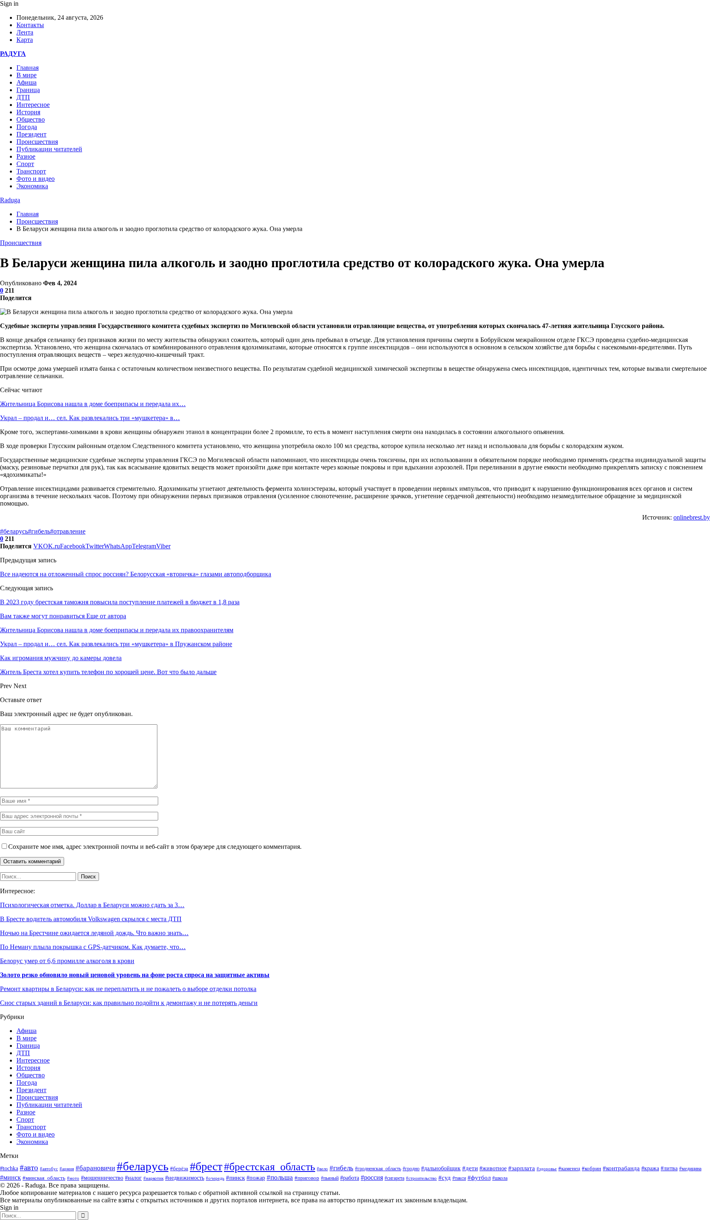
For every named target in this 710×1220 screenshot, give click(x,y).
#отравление (67, 531)
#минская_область (44, 1178)
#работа (349, 1178)
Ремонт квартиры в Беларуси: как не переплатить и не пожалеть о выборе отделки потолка (128, 988)
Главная (27, 67)
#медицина (690, 1168)
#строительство (421, 1178)
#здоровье (547, 1168)
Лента (24, 32)
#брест (206, 1166)
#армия (67, 1168)
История (28, 112)
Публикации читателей (49, 149)
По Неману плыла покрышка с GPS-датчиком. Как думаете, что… (93, 946)
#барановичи (95, 1168)
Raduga (10, 199)
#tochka (9, 1168)
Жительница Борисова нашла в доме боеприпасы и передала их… (93, 403)
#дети (470, 1168)
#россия (372, 1177)
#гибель (39, 531)
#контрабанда (621, 1168)
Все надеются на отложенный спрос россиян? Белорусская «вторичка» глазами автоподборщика (135, 574)
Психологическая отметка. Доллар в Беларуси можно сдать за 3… (92, 904)
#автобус (49, 1169)
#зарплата (521, 1168)
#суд (444, 1177)
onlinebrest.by (691, 517)
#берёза (179, 1168)
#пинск (235, 1177)
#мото (73, 1178)
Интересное (33, 104)
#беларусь (14, 531)
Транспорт (31, 171)
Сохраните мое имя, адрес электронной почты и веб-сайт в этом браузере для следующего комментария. (155, 846)
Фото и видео (35, 178)
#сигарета (394, 1178)
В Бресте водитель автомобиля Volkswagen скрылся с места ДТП (91, 918)
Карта (24, 39)
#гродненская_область (378, 1168)
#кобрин (591, 1168)
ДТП (23, 97)
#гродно (411, 1168)
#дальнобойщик (441, 1168)
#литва (669, 1168)
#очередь (215, 1178)
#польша (280, 1177)
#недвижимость (184, 1178)
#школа (499, 1178)
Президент (31, 134)
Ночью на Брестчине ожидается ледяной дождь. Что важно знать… (94, 932)
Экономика (32, 186)
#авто (29, 1167)
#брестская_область (269, 1167)
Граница (28, 89)
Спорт (25, 163)
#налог (133, 1178)
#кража (650, 1168)
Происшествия (37, 141)
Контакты (30, 24)
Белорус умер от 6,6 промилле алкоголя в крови (67, 960)
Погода (26, 126)
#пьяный (330, 1178)
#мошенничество (102, 1177)
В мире (26, 75)
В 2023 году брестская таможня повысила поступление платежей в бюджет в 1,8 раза (120, 601)
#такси (459, 1178)
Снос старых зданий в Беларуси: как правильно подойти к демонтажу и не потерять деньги (129, 1002)
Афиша (26, 82)
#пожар (256, 1178)
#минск (10, 1177)
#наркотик (153, 1178)
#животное (493, 1168)
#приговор (307, 1178)
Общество (30, 119)
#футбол (479, 1177)
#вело (322, 1168)
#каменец (569, 1168)
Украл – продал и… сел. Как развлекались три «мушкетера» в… (90, 417)
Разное (25, 156)
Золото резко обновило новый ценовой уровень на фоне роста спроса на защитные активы (135, 974)
